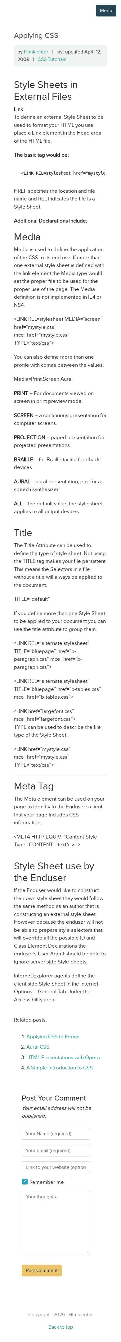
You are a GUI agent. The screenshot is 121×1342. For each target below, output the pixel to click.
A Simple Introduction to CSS (59, 1068)
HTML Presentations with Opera (63, 1057)
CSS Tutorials (52, 59)
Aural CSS (37, 1047)
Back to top (60, 1327)
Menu (106, 10)
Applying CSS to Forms (52, 1037)
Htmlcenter (36, 51)
